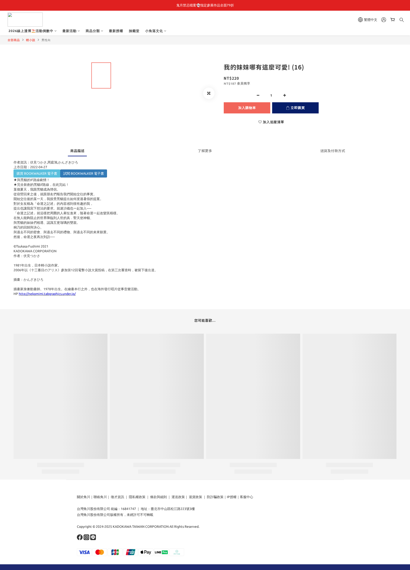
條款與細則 (158, 497)
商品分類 (93, 31)
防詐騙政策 (215, 497)
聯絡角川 (100, 497)
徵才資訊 (117, 497)
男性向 (46, 40)
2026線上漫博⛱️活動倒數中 (31, 31)
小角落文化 (154, 31)
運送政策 (178, 497)
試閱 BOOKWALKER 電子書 (83, 173)
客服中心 (246, 497)
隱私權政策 (137, 497)
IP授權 (232, 497)
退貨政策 (195, 497)
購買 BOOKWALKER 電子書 (37, 173)
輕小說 (30, 40)
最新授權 (116, 31)
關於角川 (83, 497)
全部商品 (14, 40)
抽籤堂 (134, 31)
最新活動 (69, 31)
